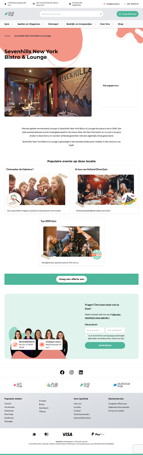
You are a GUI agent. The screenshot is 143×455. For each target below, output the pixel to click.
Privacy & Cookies (116, 410)
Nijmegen (8, 421)
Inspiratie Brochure (82, 418)
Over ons (78, 403)
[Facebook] (62, 373)
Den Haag (8, 414)
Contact (77, 410)
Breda (41, 404)
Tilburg (42, 411)
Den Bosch (43, 408)
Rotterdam (9, 410)
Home (7, 35)
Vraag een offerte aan (71, 279)
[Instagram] (71, 373)
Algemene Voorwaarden (118, 407)
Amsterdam (9, 407)
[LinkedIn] (80, 373)
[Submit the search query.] (101, 14)
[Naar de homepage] (18, 14)
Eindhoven (9, 418)
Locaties (77, 407)
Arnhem (42, 401)
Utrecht (7, 403)
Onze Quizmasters (82, 414)
